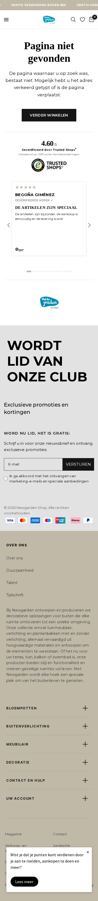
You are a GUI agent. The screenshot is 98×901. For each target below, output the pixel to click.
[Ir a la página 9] (53, 271)
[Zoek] (73, 19)
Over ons (14, 558)
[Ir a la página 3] (36, 271)
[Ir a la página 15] (71, 271)
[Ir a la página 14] (68, 271)
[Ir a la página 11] (59, 271)
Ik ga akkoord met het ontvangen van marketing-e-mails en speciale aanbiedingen (49, 478)
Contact (60, 834)
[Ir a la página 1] (29, 271)
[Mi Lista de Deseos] (82, 19)
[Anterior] (8, 225)
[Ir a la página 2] (33, 271)
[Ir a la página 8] (50, 271)
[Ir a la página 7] (48, 271)
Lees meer (24, 881)
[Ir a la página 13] (65, 271)
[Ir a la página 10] (56, 271)
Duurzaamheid (19, 570)
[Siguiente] (89, 225)
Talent (12, 582)
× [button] (88, 852)
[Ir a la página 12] (62, 271)
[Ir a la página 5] (42, 271)
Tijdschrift (15, 595)
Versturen (78, 464)
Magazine (13, 834)
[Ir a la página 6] (45, 271)
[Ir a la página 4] (39, 271)
